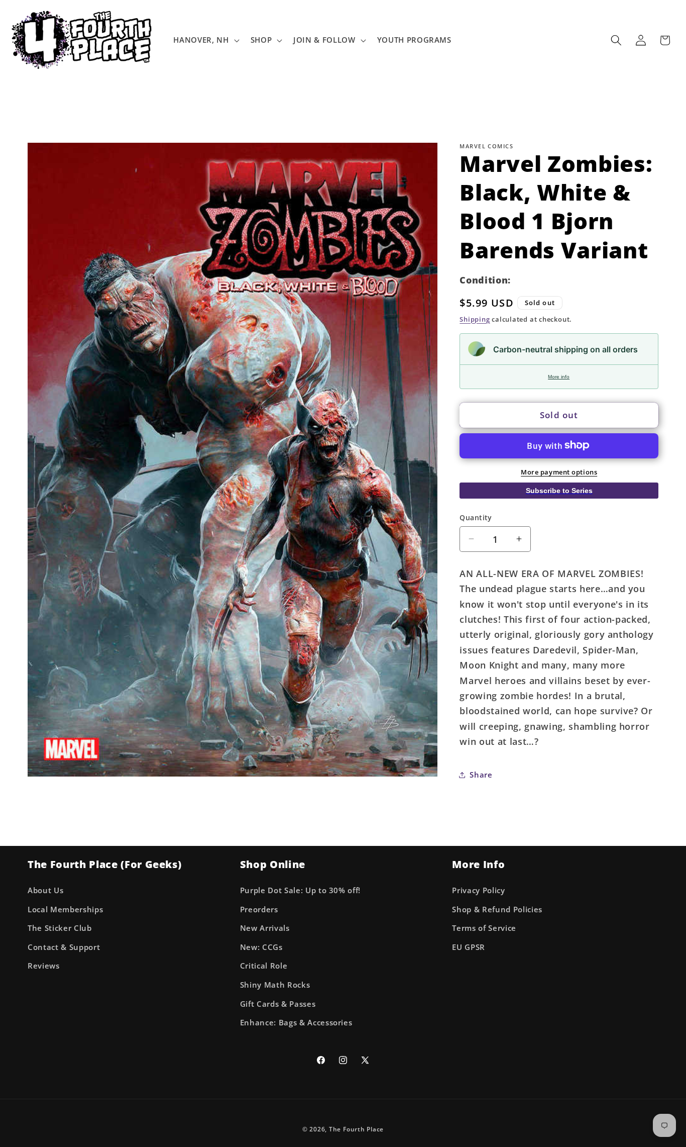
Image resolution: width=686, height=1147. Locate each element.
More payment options (559, 471)
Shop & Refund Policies (497, 909)
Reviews (44, 966)
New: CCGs (261, 946)
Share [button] (481, 774)
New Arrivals (265, 928)
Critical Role (264, 966)
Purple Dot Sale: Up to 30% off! (300, 890)
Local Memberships (65, 909)
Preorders (259, 909)
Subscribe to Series (559, 491)
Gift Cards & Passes (278, 1003)
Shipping (475, 318)
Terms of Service (484, 928)
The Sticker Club (60, 928)
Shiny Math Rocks (275, 984)
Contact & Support (64, 946)
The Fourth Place (356, 1129)
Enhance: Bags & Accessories (296, 1022)
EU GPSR (468, 946)
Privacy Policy (478, 890)
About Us (45, 890)
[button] (205, 40)
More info (558, 376)
